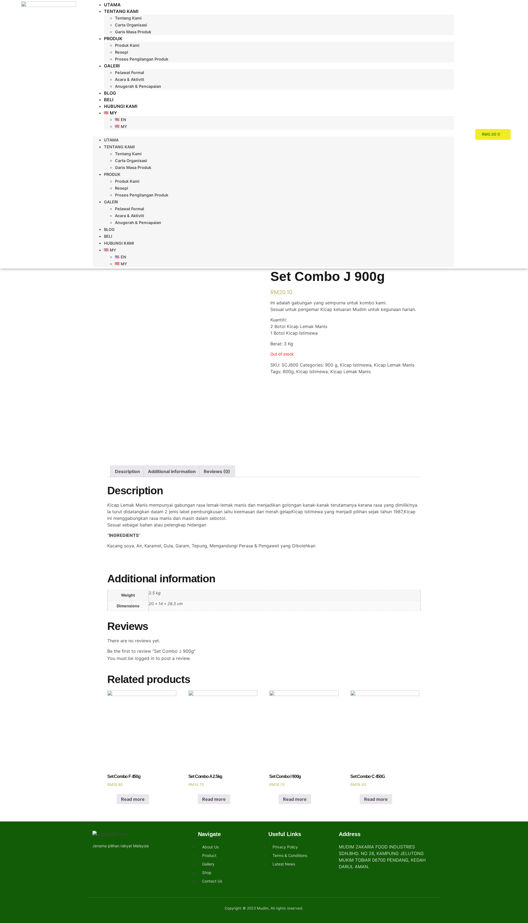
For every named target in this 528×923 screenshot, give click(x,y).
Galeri (112, 66)
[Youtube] (116, 858)
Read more (133, 799)
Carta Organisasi (131, 25)
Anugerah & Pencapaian (138, 86)
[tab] (127, 471)
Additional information (172, 471)
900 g (331, 365)
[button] (273, 133)
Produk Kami (127, 45)
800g (288, 371)
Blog (110, 93)
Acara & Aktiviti (129, 79)
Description (127, 471)
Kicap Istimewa (356, 365)
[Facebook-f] (96, 858)
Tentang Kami (121, 11)
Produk (113, 38)
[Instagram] (106, 858)
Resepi (121, 52)
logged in (144, 658)
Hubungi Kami (120, 106)
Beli (108, 99)
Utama (112, 4)
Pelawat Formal (129, 72)
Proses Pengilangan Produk (141, 59)
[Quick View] (114, 799)
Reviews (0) (217, 471)
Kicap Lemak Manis (394, 365)
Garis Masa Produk (133, 31)
